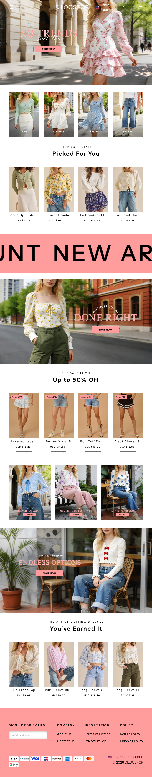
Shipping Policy (131, 741)
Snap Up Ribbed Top (24, 215)
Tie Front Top (24, 690)
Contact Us (66, 741)
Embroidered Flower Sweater (93, 215)
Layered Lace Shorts (24, 441)
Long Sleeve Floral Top (128, 690)
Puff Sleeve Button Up (58, 690)
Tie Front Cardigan (128, 215)
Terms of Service (97, 734)
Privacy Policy (95, 741)
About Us (64, 734)
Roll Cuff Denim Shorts (93, 441)
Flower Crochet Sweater (59, 215)
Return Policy (130, 734)
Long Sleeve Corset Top (93, 690)
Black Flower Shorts (128, 441)
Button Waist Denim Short (58, 441)
